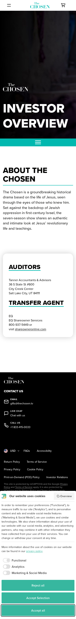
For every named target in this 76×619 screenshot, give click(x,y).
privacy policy (34, 551)
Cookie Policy (35, 469)
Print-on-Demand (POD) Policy (22, 477)
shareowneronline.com (30, 329)
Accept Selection (38, 598)
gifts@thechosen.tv (21, 403)
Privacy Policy (12, 469)
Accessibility (44, 451)
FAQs (27, 451)
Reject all (38, 585)
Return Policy (12, 462)
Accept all (38, 610)
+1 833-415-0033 (20, 427)
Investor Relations (57, 477)
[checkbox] (14, 560)
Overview (66, 496)
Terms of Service (37, 462)
